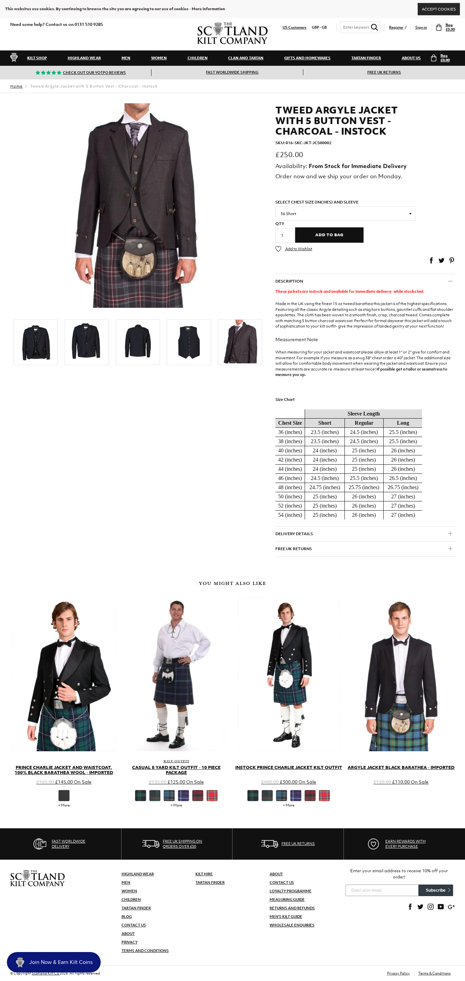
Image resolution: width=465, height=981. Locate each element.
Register (396, 27)
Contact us (282, 882)
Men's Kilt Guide (286, 916)
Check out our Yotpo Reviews (94, 72)
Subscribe (436, 890)
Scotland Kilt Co (46, 973)
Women (159, 58)
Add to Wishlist (298, 249)
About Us (411, 58)
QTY (279, 223)
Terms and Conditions (145, 950)
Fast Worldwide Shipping (232, 72)
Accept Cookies (439, 9)
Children (198, 58)
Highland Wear (84, 58)
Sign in (421, 27)
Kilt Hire (204, 874)
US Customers (294, 27)
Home (16, 86)
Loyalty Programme (290, 891)
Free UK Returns (384, 72)
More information (208, 9)
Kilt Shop (37, 58)
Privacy (130, 942)
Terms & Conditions (434, 973)
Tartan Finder (366, 58)
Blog (127, 916)
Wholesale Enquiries (292, 925)
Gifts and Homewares (307, 58)
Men (126, 58)
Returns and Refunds (292, 908)
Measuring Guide (287, 899)
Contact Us (134, 925)
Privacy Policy (398, 973)
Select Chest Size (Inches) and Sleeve (316, 202)
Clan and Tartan (245, 58)
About (128, 933)
